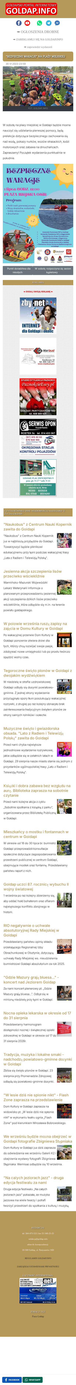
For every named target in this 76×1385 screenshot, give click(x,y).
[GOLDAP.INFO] (31, 8)
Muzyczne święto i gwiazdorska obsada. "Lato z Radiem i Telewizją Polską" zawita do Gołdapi (33, 733)
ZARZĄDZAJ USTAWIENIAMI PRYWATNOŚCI (38, 1267)
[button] (66, 9)
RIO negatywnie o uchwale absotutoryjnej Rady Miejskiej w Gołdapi (31, 930)
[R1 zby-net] (38, 315)
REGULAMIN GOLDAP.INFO (38, 1258)
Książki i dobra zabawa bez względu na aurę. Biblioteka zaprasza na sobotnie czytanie (37, 791)
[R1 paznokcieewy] (38, 396)
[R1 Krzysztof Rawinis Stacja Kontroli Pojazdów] (38, 437)
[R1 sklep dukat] (38, 477)
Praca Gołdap (38, 1316)
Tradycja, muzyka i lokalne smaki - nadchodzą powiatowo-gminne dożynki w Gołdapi (38, 1059)
